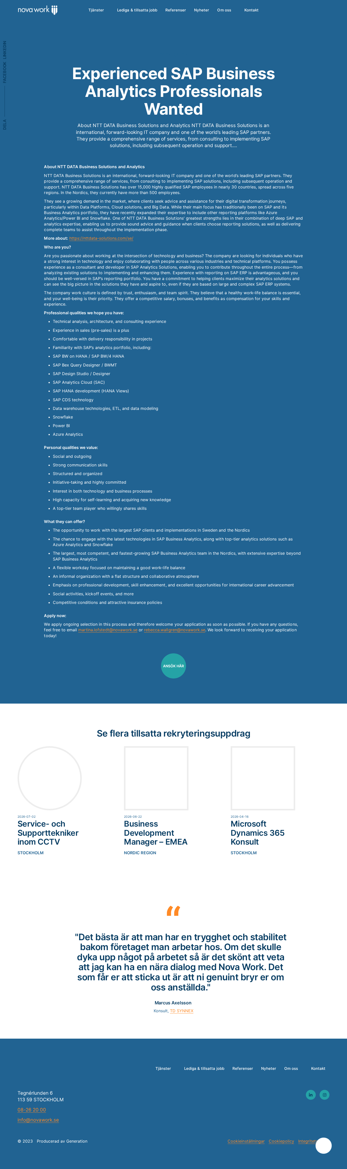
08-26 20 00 (32, 1110)
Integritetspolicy (314, 1141)
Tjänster (96, 10)
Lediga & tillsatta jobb (137, 10)
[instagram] (324, 1095)
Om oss (224, 10)
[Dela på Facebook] (4, 72)
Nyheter (201, 10)
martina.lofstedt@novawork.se (107, 629)
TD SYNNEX (181, 1010)
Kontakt (251, 10)
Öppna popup (324, 1146)
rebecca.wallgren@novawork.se (174, 629)
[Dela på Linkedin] (4, 50)
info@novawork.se (38, 1120)
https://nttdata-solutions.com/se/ (101, 238)
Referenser (175, 10)
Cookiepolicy (281, 1141)
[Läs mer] (55, 801)
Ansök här (173, 666)
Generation (76, 1141)
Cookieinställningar (246, 1141)
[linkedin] (311, 1095)
